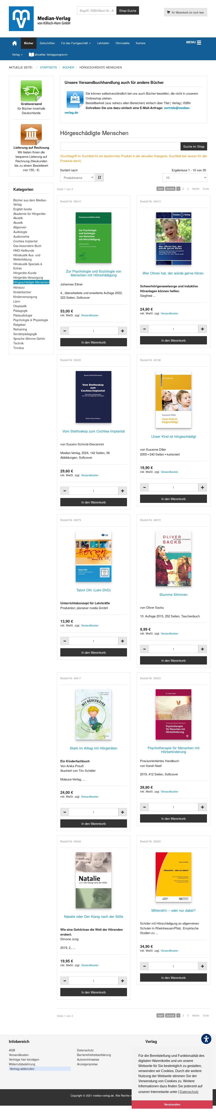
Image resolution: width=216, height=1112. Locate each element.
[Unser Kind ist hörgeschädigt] (173, 399)
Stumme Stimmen (173, 594)
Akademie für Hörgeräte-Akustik (29, 215)
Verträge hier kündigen (24, 1059)
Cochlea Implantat (25, 241)
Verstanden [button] (172, 1104)
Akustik (18, 222)
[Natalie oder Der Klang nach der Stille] (93, 880)
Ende (206, 188)
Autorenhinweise (88, 1059)
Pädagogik (20, 310)
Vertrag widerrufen (22, 1069)
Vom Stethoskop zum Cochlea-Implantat (93, 431)
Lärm (16, 301)
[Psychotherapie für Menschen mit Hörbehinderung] (173, 714)
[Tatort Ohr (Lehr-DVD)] (93, 556)
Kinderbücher (22, 292)
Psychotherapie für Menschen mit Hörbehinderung (174, 749)
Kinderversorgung (25, 297)
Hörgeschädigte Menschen (31, 282)
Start (160, 188)
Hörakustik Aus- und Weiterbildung (26, 257)
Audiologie (20, 232)
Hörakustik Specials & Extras (27, 266)
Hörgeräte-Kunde (24, 273)
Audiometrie (21, 236)
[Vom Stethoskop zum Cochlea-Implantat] (93, 397)
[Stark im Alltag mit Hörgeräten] (93, 714)
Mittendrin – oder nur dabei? (173, 910)
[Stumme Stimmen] (173, 558)
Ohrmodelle (123, 43)
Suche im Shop (193, 146)
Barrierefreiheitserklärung (94, 1055)
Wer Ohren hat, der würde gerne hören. (173, 273)
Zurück (170, 188)
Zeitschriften (47, 43)
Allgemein (19, 227)
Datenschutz (85, 1050)
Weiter (196, 188)
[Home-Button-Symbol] (15, 43)
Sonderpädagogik (25, 334)
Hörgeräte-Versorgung (28, 277)
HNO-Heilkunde (23, 250)
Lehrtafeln (103, 43)
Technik (18, 343)
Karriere (140, 43)
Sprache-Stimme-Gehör (29, 338)
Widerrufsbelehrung (22, 1064)
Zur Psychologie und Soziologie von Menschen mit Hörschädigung (93, 273)
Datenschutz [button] (189, 1092)
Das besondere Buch (27, 246)
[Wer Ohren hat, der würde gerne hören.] (173, 238)
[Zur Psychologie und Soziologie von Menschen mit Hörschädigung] (93, 237)
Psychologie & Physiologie (30, 320)
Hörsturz (19, 287)
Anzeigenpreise (87, 1064)
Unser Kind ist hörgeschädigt (173, 436)
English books (22, 209)
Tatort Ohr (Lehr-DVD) (93, 589)
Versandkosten (90, 315)
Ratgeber (19, 324)
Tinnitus (18, 348)
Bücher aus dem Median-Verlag (30, 202)
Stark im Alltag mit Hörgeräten (93, 747)
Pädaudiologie (22, 315)
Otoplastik (20, 306)
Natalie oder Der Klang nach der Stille (93, 916)
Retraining (20, 329)
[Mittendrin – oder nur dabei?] (173, 877)
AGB (12, 1050)
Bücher (28, 43)
